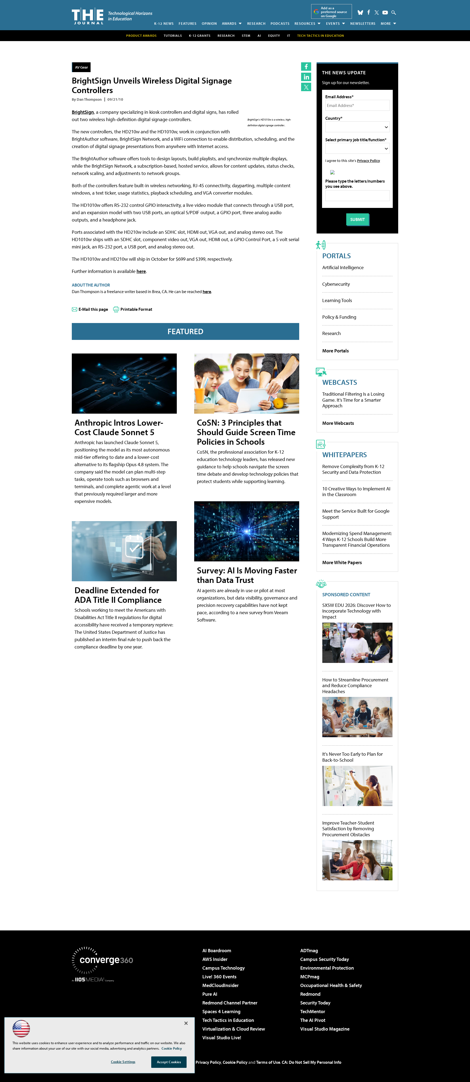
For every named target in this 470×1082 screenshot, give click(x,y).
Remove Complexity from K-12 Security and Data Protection (353, 469)
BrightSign (83, 112)
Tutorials (173, 35)
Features (188, 23)
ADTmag (309, 950)
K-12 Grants (200, 35)
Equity (274, 35)
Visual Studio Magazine (325, 1029)
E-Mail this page (93, 309)
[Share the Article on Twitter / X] (306, 87)
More (386, 23)
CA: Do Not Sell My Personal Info (311, 1062)
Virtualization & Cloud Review (233, 1029)
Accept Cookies (169, 1062)
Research (256, 23)
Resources (305, 23)
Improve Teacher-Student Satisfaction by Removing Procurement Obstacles (348, 829)
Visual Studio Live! (221, 1037)
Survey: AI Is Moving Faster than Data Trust (247, 575)
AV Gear (81, 67)
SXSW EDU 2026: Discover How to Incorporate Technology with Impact (356, 611)
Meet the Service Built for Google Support (355, 514)
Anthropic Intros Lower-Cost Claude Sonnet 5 (119, 427)
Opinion (209, 23)
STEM (246, 35)
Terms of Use (268, 1062)
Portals (336, 255)
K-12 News (164, 23)
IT (288, 35)
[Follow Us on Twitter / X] (377, 12)
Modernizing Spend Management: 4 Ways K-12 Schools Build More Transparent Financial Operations (357, 539)
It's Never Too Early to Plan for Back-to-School (352, 757)
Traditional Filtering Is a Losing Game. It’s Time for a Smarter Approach (353, 400)
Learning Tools (337, 300)
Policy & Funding (339, 317)
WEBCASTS (339, 382)
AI (259, 35)
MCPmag (309, 976)
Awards (229, 23)
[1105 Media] (104, 1010)
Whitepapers (344, 454)
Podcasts (280, 23)
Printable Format (136, 309)
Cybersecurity (336, 284)
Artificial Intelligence (343, 267)
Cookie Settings (123, 1061)
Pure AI (209, 994)
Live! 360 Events (219, 976)
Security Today (315, 1003)
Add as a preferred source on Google (334, 12)
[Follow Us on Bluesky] (360, 12)
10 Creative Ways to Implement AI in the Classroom (356, 491)
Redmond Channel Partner (229, 1003)
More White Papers (342, 562)
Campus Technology (223, 968)
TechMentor (312, 1011)
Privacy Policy (368, 160)
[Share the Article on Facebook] (306, 66)
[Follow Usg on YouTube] (385, 12)
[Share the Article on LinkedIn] (306, 76)
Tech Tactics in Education (228, 1020)
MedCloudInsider (220, 985)
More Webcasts (338, 423)
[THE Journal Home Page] (112, 16)
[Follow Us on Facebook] (368, 12)
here (141, 271)
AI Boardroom (216, 950)
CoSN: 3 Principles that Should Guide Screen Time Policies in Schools (246, 432)
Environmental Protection (327, 968)
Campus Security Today (324, 959)
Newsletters (363, 23)
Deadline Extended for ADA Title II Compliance (118, 595)
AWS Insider (214, 959)
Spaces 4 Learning (221, 1011)
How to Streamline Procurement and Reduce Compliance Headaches (355, 685)
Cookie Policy (235, 1062)
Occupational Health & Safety (331, 985)
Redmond (310, 994)
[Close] (186, 1023)
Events (333, 23)
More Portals (335, 351)
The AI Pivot (312, 1020)
